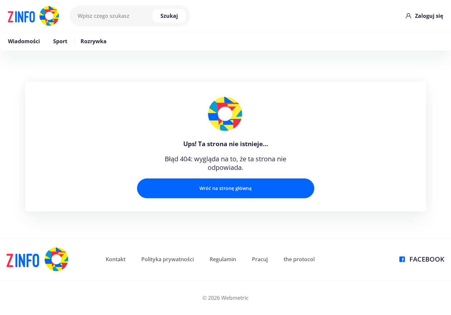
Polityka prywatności (167, 259)
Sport (60, 41)
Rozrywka (94, 41)
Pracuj (260, 259)
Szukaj (169, 15)
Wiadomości (24, 41)
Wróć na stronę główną (225, 188)
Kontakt (115, 259)
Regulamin (223, 259)
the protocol (299, 259)
